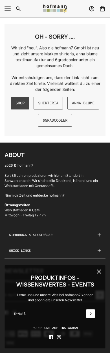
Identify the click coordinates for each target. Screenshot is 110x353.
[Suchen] (18, 9)
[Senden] (90, 313)
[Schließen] (99, 271)
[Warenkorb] (102, 9)
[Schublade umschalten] (8, 9)
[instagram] (59, 337)
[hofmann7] (55, 9)
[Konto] (92, 9)
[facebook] (51, 337)
